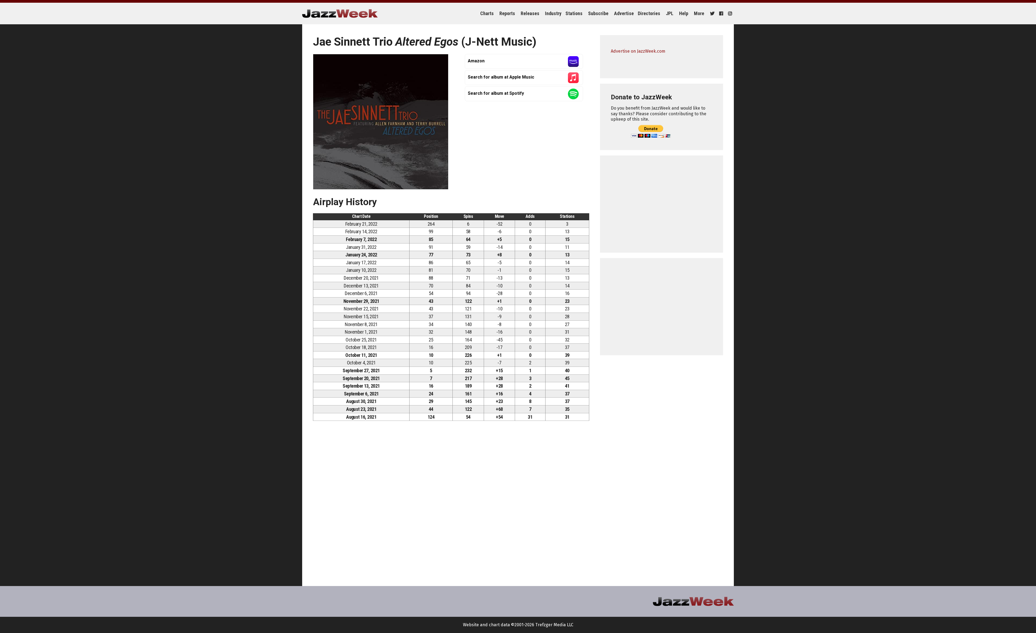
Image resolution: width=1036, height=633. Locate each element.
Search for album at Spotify (496, 93)
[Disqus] (451, 500)
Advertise (624, 13)
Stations (573, 13)
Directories (649, 13)
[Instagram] (729, 13)
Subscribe (598, 13)
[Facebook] (720, 13)
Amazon (476, 60)
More (699, 13)
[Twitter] (711, 13)
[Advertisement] (661, 204)
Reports (507, 13)
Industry (553, 13)
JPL (669, 13)
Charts (487, 13)
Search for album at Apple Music (501, 77)
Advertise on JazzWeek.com (638, 51)
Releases (530, 13)
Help (683, 13)
